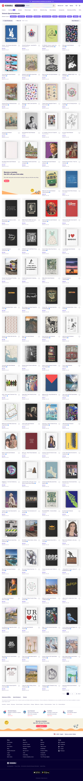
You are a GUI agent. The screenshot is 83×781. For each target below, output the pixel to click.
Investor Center (26, 744)
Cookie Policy (42, 766)
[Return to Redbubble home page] (7, 6)
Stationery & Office (71, 10)
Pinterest (62, 750)
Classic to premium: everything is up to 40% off (41, 1)
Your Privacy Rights (45, 756)
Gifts (80, 10)
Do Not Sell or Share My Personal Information (30, 766)
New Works (9, 746)
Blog (8, 748)
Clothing (11, 10)
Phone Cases (28, 10)
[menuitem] (3, 10)
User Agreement (10, 766)
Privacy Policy (17, 766)
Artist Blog (25, 754)
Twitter (62, 746)
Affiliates (25, 748)
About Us (25, 742)
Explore (3, 10)
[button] (41, 1)
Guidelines (43, 748)
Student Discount (11, 750)
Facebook (62, 744)
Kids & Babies (53, 10)
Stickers (20, 10)
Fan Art (9, 744)
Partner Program (27, 746)
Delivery (42, 742)
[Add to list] (19, 46)
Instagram (62, 742)
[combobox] (34, 5)
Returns (42, 744)
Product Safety (44, 750)
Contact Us (43, 754)
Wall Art (35, 10)
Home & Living (43, 10)
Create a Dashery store (28, 756)
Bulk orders (9, 756)
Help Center (43, 746)
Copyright (43, 752)
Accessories (61, 10)
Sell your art (25, 750)
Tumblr (62, 748)
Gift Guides (9, 742)
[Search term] (53, 5)
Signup (8, 754)
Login (8, 752)
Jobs (24, 752)
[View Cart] (79, 5)
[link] (13, 16)
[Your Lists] (76, 5)
